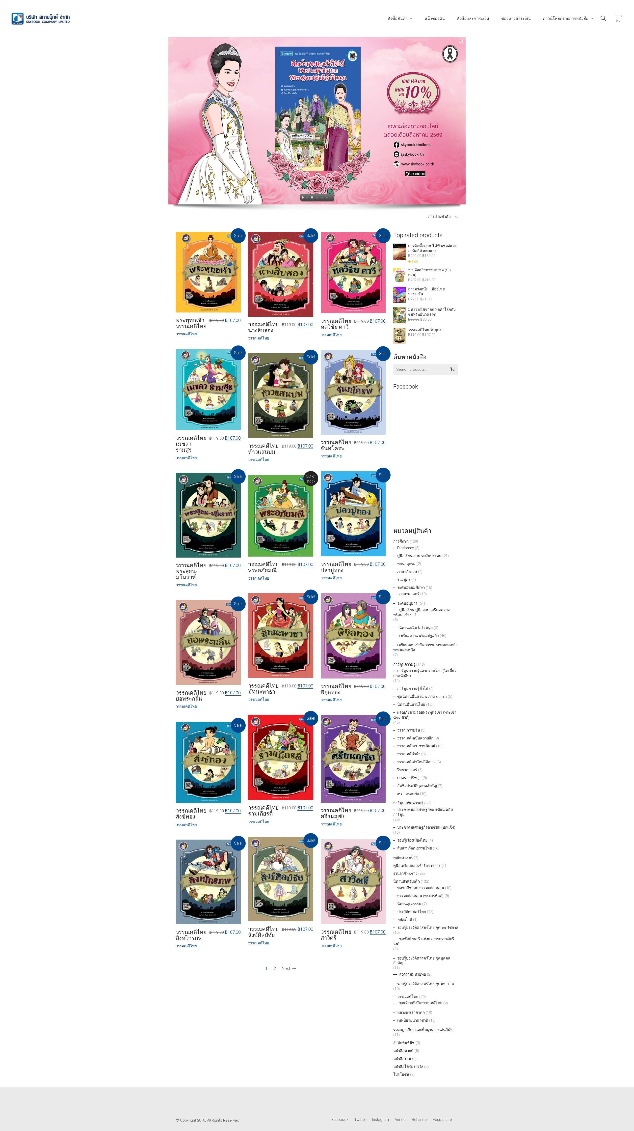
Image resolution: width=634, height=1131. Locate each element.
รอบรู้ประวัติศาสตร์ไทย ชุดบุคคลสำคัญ (421, 960)
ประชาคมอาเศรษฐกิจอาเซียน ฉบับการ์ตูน (423, 812)
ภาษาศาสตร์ (409, 594)
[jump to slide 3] (317, 198)
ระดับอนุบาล (407, 603)
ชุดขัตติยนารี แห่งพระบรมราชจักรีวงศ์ (423, 941)
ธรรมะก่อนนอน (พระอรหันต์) (420, 896)
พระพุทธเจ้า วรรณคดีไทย (191, 323)
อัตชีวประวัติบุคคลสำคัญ (417, 786)
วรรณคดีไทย (407, 996)
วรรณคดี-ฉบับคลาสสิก (415, 738)
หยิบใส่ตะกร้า (187, 334)
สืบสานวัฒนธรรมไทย (414, 848)
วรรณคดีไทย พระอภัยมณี (263, 567)
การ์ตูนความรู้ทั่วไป (412, 688)
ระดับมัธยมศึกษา (411, 587)
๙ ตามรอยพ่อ (408, 794)
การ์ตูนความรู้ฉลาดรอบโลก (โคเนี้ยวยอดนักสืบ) (424, 673)
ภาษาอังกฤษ (407, 571)
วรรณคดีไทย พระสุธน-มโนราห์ (191, 571)
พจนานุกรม (406, 564)
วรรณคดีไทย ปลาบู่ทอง (336, 567)
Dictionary (405, 548)
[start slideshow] (302, 198)
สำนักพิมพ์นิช (404, 1043)
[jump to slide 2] (312, 198)
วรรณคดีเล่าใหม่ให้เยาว (416, 762)
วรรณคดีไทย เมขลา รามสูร (191, 444)
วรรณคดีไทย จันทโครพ (336, 446)
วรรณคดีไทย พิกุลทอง (336, 689)
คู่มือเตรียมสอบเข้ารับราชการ (417, 865)
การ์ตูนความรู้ (404, 664)
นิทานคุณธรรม (409, 904)
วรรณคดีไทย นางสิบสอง (263, 328)
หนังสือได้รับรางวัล (408, 1066)
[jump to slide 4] (321, 198)
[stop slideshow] (332, 198)
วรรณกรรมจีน (408, 730)
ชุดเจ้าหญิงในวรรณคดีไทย (420, 1003)
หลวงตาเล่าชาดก (411, 1012)
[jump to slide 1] (307, 198)
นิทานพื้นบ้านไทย (411, 704)
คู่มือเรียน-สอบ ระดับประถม (419, 556)
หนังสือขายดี (403, 1050)
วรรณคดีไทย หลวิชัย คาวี (336, 324)
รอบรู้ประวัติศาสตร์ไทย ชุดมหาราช (425, 984)
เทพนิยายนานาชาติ (412, 1020)
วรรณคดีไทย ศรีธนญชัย (336, 814)
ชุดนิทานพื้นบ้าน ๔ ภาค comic (422, 696)
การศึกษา (401, 541)
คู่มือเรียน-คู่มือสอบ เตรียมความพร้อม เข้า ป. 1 (421, 612)
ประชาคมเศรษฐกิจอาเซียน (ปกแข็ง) (426, 827)
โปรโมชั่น (401, 1074)
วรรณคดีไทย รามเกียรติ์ (263, 811)
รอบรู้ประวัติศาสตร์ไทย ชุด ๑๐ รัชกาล (427, 927)
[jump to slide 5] (326, 198)
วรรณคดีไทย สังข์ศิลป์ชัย (263, 932)
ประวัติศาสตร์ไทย (411, 911)
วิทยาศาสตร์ (407, 770)
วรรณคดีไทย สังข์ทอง (191, 814)
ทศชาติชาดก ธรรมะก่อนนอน (420, 888)
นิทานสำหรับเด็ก (406, 881)
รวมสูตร (403, 579)
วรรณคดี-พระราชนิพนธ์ (416, 746)
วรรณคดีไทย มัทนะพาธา (263, 689)
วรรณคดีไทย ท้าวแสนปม (263, 449)
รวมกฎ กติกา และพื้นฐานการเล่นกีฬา (422, 1030)
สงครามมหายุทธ (412, 974)
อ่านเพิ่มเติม (257, 578)
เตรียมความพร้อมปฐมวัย (419, 635)
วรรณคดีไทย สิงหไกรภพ (191, 935)
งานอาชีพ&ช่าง (405, 873)
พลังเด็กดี (404, 919)
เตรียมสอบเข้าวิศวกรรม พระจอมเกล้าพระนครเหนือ (425, 647)
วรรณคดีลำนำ (408, 754)
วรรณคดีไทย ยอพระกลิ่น (191, 696)
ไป (452, 369)
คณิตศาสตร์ (403, 857)
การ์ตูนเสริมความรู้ (408, 803)
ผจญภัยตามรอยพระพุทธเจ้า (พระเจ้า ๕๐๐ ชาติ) (424, 715)
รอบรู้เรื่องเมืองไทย (412, 840)
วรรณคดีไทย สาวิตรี (336, 935)
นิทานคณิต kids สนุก (416, 627)
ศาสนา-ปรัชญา (409, 778)
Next (286, 968)
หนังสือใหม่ (402, 1058)
